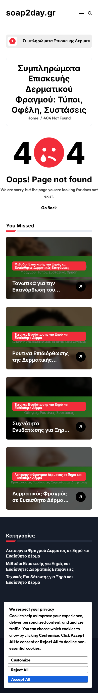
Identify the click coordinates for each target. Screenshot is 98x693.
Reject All (19, 669)
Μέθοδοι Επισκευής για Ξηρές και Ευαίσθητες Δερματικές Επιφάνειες (42, 265)
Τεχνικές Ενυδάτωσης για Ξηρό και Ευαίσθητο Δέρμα (41, 336)
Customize (20, 659)
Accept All (20, 679)
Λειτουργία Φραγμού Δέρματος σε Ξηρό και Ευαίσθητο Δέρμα (48, 476)
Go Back (49, 207)
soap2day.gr (31, 13)
